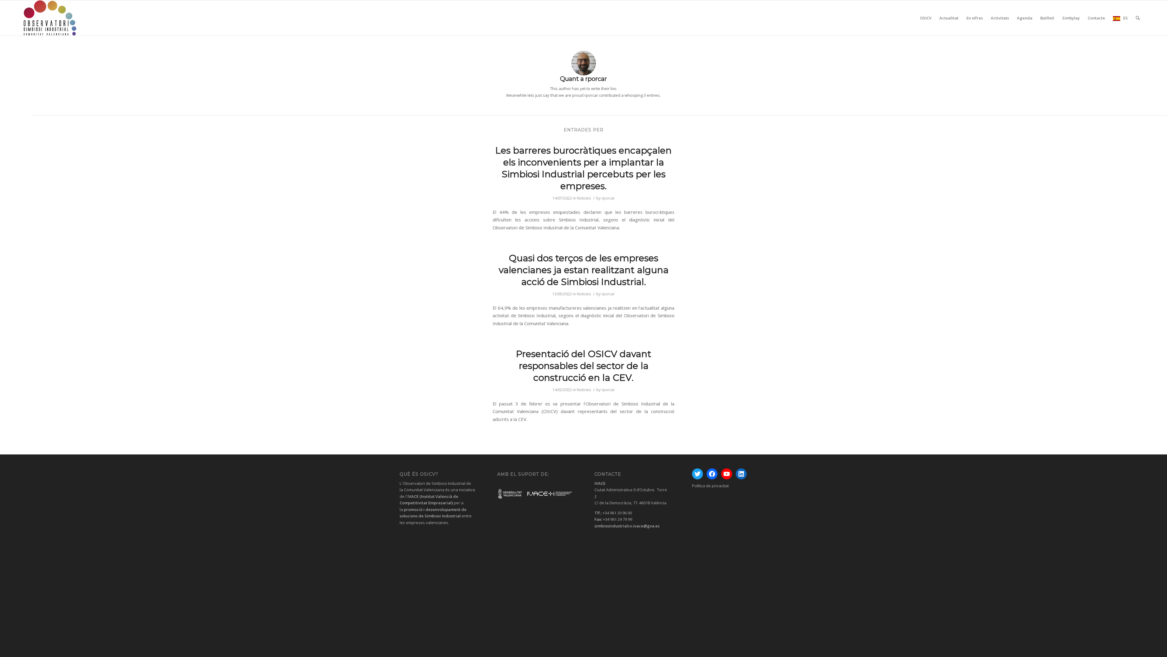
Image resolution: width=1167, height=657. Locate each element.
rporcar (608, 198)
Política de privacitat (710, 485)
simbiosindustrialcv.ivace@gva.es (626, 526)
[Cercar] (1138, 18)
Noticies (584, 198)
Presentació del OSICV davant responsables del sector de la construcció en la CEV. (583, 365)
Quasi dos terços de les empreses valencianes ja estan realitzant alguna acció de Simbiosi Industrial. (584, 269)
